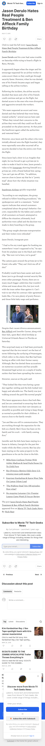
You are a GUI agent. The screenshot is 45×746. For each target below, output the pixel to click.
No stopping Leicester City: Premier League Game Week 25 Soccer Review (23, 495)
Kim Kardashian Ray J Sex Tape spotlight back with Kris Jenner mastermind (16, 631)
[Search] (40, 621)
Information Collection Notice (26, 554)
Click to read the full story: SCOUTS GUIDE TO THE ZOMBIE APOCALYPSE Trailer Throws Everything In (16, 661)
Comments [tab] (7, 591)
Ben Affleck (7, 331)
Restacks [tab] (17, 591)
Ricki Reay (9, 511)
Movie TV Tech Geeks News (30, 508)
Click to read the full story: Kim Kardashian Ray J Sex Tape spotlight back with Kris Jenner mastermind (16, 638)
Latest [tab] (11, 622)
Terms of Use (34, 552)
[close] (38, 676)
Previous (9, 574)
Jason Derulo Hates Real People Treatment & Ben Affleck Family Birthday (21, 48)
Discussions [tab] (20, 622)
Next (37, 574)
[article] (22, 637)
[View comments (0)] (10, 39)
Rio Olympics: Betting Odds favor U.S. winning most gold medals (23, 472)
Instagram (17, 167)
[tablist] (12, 591)
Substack (10, 741)
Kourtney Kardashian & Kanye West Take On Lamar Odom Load (24, 480)
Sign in (40, 3)
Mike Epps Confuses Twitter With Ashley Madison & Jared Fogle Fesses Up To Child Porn (24, 463)
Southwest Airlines (10, 189)
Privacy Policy (30, 729)
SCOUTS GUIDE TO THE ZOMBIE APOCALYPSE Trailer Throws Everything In (16, 654)
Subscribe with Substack (24, 718)
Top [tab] (4, 622)
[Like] (4, 39)
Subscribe (31, 3)
